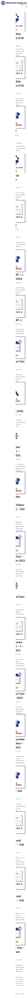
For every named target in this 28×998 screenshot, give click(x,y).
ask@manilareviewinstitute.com (16, 985)
